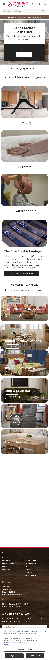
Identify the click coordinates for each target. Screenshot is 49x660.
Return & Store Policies (32, 575)
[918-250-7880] (39, 4)
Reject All (14, 656)
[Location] (32, 4)
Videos (26, 567)
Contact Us (28, 572)
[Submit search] (43, 11)
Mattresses (6, 561)
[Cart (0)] (45, 4)
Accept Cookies (35, 656)
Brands (4, 567)
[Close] (45, 631)
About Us (27, 570)
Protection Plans (30, 564)
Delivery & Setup (30, 561)
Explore (12, 315)
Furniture (5, 558)
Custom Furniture (8, 564)
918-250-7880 (12, 592)
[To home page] (18, 4)
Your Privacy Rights (24, 649)
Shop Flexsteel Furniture (20, 274)
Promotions (6, 570)
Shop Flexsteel (23, 55)
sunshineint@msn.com (14, 595)
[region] (24, 644)
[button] (3, 4)
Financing (27, 558)
